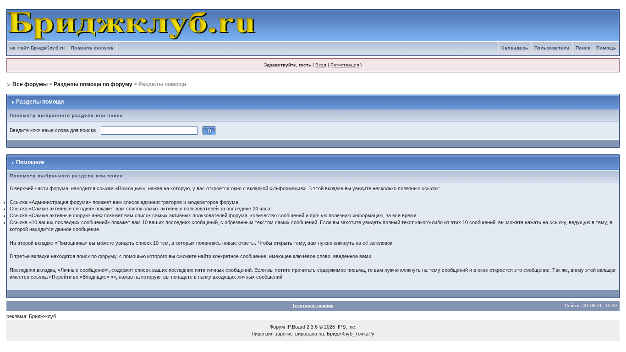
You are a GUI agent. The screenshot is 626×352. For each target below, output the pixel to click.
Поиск (583, 47)
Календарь (514, 47)
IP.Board (295, 327)
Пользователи (552, 47)
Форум (277, 327)
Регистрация (344, 64)
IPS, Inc (346, 327)
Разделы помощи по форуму (93, 84)
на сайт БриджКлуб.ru (37, 47)
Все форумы (30, 84)
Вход (320, 64)
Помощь (606, 47)
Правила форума (92, 47)
